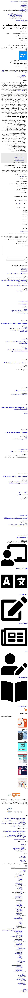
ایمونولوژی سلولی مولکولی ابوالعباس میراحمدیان (14, 323)
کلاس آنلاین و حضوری (21, 558)
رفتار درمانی (19, 936)
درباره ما (23, 851)
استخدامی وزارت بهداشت (19, 838)
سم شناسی (19, 904)
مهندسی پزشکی (18, 909)
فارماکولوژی (19, 901)
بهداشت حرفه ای (18, 921)
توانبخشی (20, 874)
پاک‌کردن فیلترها (23, 231)
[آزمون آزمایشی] (14, 610)
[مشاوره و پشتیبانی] (14, 664)
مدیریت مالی (19, 923)
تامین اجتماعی (19, 957)
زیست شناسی (19, 886)
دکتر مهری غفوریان (15, 71)
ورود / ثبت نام (22, 974)
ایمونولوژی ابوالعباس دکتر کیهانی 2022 (17, 285)
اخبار (26, 641)
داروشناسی (19, 899)
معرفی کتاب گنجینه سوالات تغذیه (17, 815)
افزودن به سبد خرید (23, 50)
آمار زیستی (19, 910)
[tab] (23, 75)
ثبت (26, 67)
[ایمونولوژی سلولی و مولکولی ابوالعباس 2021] (20, 467)
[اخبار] (14, 638)
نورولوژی (20, 949)
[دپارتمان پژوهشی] (14, 693)
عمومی (20, 952)
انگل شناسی (19, 889)
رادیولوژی (20, 947)
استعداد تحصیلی (18, 958)
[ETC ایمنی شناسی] (17, 477)
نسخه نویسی (19, 900)
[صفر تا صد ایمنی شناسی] (17, 372)
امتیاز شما (24, 243)
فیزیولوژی (19, 878)
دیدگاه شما (24, 246)
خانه (26, 10)
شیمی (20, 913)
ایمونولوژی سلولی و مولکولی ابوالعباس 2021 (15, 471)
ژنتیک (21, 891)
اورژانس (20, 865)
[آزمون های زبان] (14, 581)
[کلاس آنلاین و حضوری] (14, 555)
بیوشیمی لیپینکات (21, 823)
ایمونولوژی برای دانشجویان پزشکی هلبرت (16, 427)
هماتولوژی (19, 896)
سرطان (20, 945)
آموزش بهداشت (18, 927)
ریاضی (20, 912)
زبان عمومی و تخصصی (17, 954)
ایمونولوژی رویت (22, 303)
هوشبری (20, 871)
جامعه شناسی (19, 956)
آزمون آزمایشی (23, 612)
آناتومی (20, 876)
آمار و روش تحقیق (18, 930)
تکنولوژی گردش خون (17, 888)
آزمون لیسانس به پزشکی (19, 839)
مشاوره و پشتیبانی (22, 667)
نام (26, 257)
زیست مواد (19, 953)
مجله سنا (23, 848)
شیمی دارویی (19, 902)
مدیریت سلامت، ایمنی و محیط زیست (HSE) (12, 919)
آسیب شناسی (19, 934)
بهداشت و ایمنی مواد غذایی (16, 926)
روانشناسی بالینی (18, 935)
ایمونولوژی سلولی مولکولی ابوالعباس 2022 (15, 362)
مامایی (23, 835)
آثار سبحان (25, 21)
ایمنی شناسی (22, 10)
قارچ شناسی (19, 893)
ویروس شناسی (18, 892)
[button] (23, 282)
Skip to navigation (15, 1)
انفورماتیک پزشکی (18, 908)
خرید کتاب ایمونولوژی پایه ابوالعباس (17, 825)
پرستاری (23, 834)
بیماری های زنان (18, 940)
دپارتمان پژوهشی (22, 695)
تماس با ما (22, 850)
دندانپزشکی (19, 944)
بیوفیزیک (20, 906)
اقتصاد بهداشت (18, 928)
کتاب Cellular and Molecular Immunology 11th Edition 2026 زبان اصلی (14, 403)
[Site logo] (23, 6)
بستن (26, 856)
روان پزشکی (19, 932)
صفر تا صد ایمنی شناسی (20, 385)
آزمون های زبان (23, 584)
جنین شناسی (19, 880)
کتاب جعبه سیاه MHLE (19, 828)
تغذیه (21, 948)
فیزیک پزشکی (19, 914)
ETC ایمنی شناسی (22, 489)
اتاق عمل (23, 836)
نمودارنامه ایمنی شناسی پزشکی (18, 446)
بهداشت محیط (19, 925)
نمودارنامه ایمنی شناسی (19, 157)
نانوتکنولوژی (19, 915)
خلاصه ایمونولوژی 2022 (19, 160)
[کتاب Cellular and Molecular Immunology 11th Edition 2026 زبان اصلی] (17, 389)
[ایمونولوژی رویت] (17, 290)
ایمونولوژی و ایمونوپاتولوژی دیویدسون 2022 (15, 508)
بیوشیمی (20, 884)
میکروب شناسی (18, 887)
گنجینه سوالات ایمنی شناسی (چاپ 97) (17, 273)
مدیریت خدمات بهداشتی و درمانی (14, 918)
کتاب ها (23, 846)
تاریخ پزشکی (19, 941)
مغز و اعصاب (19, 939)
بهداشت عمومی (18, 922)
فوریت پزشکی (18, 873)
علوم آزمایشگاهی (21, 840)
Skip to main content (23, 1)
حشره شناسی (19, 960)
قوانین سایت (22, 847)
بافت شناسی (19, 879)
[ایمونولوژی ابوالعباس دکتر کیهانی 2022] (14, 281)
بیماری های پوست (18, 943)
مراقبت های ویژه (18, 866)
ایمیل (25, 259)
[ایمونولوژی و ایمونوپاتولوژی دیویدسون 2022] (17, 496)
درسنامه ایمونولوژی (22, 527)
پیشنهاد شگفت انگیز (21, 64)
